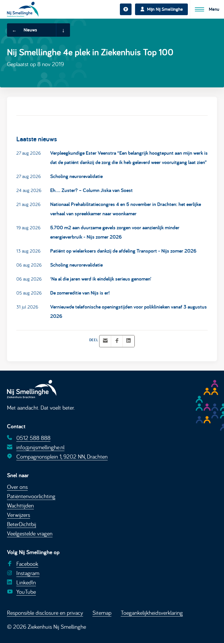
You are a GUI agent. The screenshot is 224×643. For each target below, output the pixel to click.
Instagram (27, 573)
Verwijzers (18, 514)
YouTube (26, 591)
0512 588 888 (33, 437)
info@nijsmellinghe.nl (40, 447)
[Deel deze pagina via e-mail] (105, 341)
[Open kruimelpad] (63, 30)
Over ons (17, 486)
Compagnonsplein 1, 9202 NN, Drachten (62, 456)
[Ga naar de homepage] (22, 9)
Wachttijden (20, 505)
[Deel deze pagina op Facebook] (117, 341)
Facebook (27, 563)
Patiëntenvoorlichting (31, 496)
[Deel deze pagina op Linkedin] (128, 341)
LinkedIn (26, 582)
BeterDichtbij (21, 524)
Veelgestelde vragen (29, 533)
